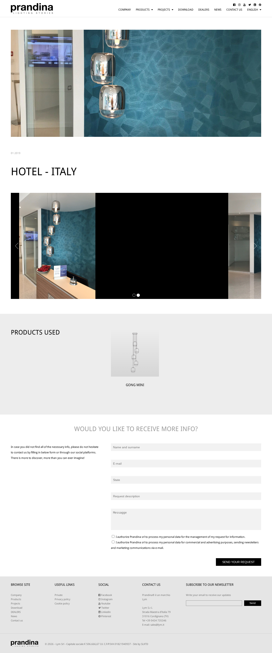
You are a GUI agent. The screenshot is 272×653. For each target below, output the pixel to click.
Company (124, 9)
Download (185, 9)
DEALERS (203, 9)
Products (143, 9)
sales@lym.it (157, 624)
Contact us (234, 9)
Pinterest (106, 616)
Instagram (107, 599)
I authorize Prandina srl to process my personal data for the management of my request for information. (180, 536)
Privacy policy (62, 599)
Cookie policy (62, 603)
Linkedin (106, 612)
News (217, 9)
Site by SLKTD (140, 644)
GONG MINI (135, 385)
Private (58, 595)
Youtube (105, 603)
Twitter (105, 607)
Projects (164, 9)
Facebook (106, 595)
